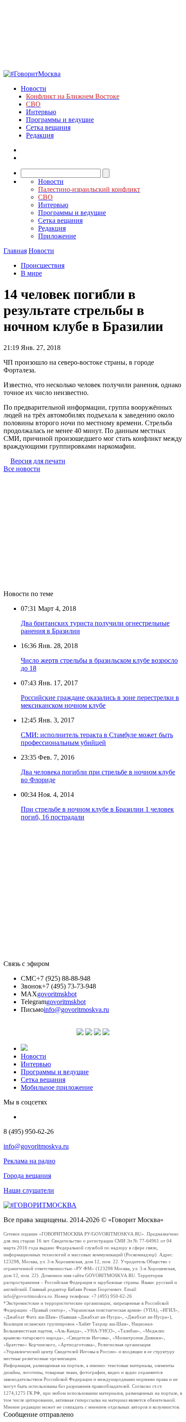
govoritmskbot (57, 994)
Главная (15, 250)
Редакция (40, 135)
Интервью (41, 112)
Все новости (21, 468)
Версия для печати (37, 461)
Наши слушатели (28, 1190)
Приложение (57, 236)
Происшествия (42, 265)
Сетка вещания (48, 127)
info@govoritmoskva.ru (76, 1009)
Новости (33, 88)
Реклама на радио (29, 1161)
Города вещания (27, 1175)
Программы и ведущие (60, 119)
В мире (31, 273)
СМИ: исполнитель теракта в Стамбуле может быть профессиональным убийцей (97, 738)
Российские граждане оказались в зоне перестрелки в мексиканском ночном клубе (100, 701)
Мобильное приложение (57, 1087)
